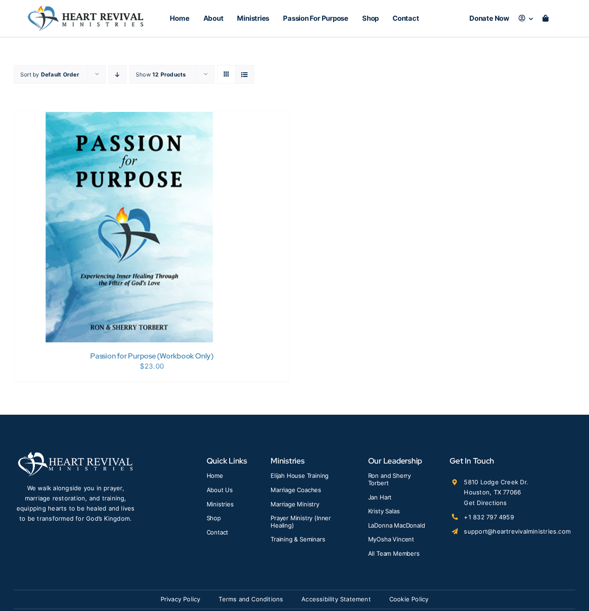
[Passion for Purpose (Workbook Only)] (129, 117)
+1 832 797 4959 (489, 517)
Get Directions (485, 502)
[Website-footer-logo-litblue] (75, 455)
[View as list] (245, 74)
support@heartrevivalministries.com (517, 531)
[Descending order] (118, 74)
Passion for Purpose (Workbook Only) (152, 356)
